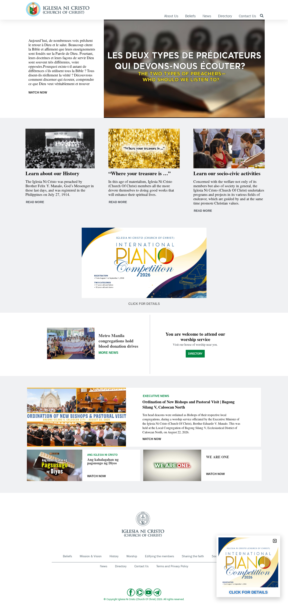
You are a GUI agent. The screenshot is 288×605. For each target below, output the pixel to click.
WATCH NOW (37, 92)
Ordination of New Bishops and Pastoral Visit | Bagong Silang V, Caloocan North (188, 404)
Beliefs (190, 16)
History (114, 556)
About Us (171, 16)
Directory (225, 16)
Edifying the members (159, 556)
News (207, 16)
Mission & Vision (91, 556)
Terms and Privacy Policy (172, 566)
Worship (131, 556)
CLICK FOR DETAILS (248, 592)
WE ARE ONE (217, 456)
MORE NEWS (108, 352)
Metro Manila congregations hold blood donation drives (118, 340)
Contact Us (247, 16)
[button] (261, 15)
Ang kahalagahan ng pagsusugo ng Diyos (103, 461)
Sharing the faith (193, 556)
